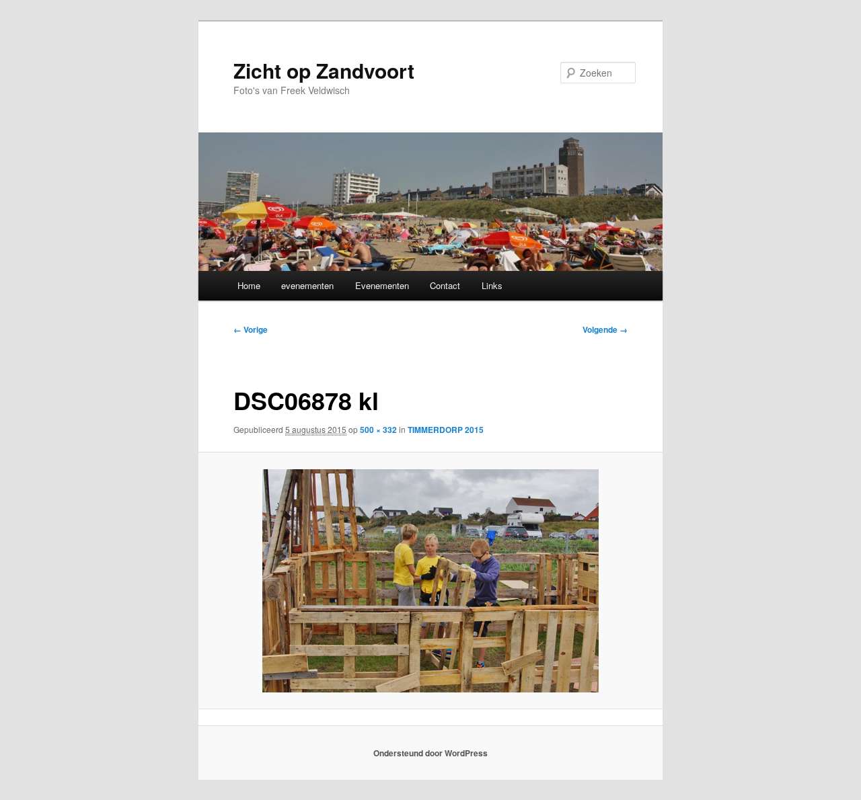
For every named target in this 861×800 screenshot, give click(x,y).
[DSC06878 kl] (430, 580)
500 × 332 (378, 430)
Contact (445, 285)
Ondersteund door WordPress (430, 753)
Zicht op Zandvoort (323, 70)
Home (248, 285)
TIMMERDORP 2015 (446, 430)
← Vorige (250, 329)
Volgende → (605, 329)
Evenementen (382, 285)
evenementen (307, 285)
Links (492, 285)
